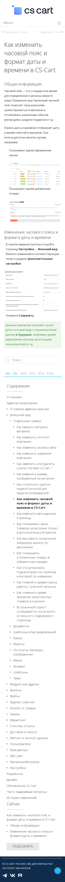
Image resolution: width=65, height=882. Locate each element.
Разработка (15, 774)
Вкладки (19, 666)
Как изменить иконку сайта (36, 447)
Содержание (18, 386)
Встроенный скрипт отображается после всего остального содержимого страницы (36, 613)
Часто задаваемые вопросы (27, 792)
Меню (17, 660)
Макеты (18, 644)
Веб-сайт (16, 756)
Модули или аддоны (24, 684)
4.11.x (32, 373)
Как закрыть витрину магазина (32, 429)
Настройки (18, 768)
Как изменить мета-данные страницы (36, 516)
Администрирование (22, 403)
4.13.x (50, 373)
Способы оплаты (22, 726)
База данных (19, 750)
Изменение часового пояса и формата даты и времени (31, 833)
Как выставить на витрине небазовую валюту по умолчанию (36, 542)
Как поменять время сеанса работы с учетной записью (37, 584)
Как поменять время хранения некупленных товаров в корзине (34, 597)
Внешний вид (20, 415)
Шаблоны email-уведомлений (34, 632)
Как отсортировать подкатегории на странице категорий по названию (36, 572)
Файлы (15, 696)
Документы (21, 626)
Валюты (16, 690)
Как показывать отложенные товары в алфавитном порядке (33, 557)
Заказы (15, 714)
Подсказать (22, 846)
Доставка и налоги (23, 732)
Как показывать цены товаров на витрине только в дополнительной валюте (37, 528)
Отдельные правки (27, 421)
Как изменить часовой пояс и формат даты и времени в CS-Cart (34, 503)
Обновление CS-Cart (21, 786)
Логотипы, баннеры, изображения (28, 652)
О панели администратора (29, 409)
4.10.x (23, 373)
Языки (17, 638)
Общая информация (24, 825)
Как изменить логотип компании (33, 439)
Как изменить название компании (34, 455)
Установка (14, 397)
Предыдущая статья (15, 32)
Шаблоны (20, 672)
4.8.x (8, 373)
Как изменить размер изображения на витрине (35, 476)
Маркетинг (18, 720)
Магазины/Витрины (24, 762)
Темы (17, 678)
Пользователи (20, 744)
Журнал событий (22, 702)
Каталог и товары (23, 708)
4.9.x (15, 373)
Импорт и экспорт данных (29, 738)
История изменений (21, 798)
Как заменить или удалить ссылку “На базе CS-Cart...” (36, 466)
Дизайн (12, 780)
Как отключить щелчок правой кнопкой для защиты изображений (33, 488)
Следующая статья (50, 32)
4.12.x (41, 373)
